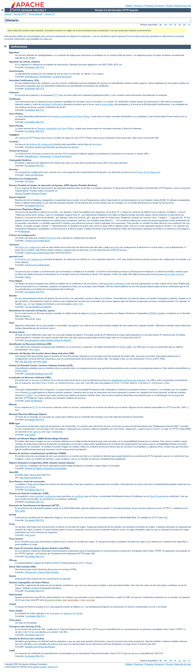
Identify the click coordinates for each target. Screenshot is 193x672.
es (170, 25)
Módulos (129, 6)
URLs (37, 349)
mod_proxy (30, 535)
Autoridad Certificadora (52, 104)
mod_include (88, 600)
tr (189, 25)
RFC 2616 (20, 511)
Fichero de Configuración (148, 172)
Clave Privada (156, 496)
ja (179, 25)
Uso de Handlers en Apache (38, 307)
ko (184, 25)
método (22, 138)
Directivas (138, 6)
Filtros (28, 277)
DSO (152, 313)
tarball (177, 395)
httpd (31, 392)
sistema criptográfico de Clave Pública (71, 116)
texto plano (55, 613)
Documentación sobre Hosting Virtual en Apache (48, 340)
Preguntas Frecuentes (154, 6)
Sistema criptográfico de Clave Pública (55, 128)
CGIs (80, 304)
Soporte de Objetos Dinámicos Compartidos (46, 468)
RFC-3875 (22, 371)
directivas (96, 144)
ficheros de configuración (42, 144)
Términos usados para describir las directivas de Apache (52, 147)
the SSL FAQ (26, 361)
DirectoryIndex (53, 600)
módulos (93, 313)
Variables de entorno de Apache (40, 646)
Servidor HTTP (20, 14)
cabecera (37, 432)
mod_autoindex (71, 600)
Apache (8, 14)
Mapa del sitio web (183, 6)
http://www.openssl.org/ (30, 477)
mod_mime (30, 434)
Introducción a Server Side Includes (42, 572)
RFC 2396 (126, 347)
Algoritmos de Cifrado (25, 487)
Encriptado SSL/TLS (34, 67)
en (165, 25)
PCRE (80, 228)
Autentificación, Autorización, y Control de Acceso (48, 76)
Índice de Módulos (33, 400)
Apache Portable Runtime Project (31, 193)
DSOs (30, 395)
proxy (32, 541)
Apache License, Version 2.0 (45, 667)
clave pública (108, 104)
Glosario (169, 6)
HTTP (56, 95)
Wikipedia (25, 231)
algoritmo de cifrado (73, 613)
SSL (166, 517)
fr (175, 25)
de (160, 25)
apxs (38, 319)
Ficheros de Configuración (37, 240)
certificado (79, 496)
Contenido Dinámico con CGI (38, 373)
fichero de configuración (29, 247)
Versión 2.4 (50, 14)
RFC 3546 (42, 361)
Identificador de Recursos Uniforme (128, 380)
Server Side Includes (174, 274)
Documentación (36, 14)
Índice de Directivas (34, 175)
